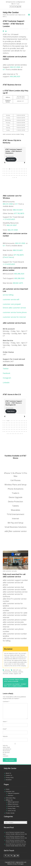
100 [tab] (22, 434)
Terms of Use (12, 810)
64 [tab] (8, 429)
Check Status (8, 257)
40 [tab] (18, 173)
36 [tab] (11, 173)
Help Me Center (11, 12)
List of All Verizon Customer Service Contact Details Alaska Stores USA (16, 845)
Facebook (6, 373)
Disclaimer (9, 779)
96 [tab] (15, 434)
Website (5, 736)
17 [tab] (5, 171)
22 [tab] (13, 171)
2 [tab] (5, 169)
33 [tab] (6, 173)
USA (20, 673)
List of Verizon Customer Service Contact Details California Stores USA (16, 833)
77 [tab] (5, 431)
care (20, 670)
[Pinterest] (20, 6)
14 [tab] (24, 169)
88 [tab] (23, 431)
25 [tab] (18, 171)
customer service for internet (14, 317)
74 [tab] (24, 429)
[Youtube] (18, 6)
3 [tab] (6, 169)
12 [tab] (21, 169)
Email (5, 729)
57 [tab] (21, 175)
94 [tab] (12, 434)
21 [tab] (11, 171)
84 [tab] (16, 431)
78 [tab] (6, 431)
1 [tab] (3, 169)
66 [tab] (11, 429)
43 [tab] (23, 173)
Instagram (7, 378)
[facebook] (11, 6)
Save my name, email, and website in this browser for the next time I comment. (7, 751)
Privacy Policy (10, 777)
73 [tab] (23, 429)
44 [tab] (24, 173)
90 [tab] (26, 431)
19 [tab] (8, 171)
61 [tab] (13, 177)
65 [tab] (10, 429)
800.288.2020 (15, 76)
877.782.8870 (19, 213)
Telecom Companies (13, 793)
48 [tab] (6, 175)
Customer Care (10, 791)
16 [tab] (3, 171)
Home (7, 789)
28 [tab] (23, 171)
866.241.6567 (12, 225)
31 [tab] (3, 173)
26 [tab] (20, 171)
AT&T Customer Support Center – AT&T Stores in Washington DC (19, 403)
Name (5, 721)
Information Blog (10, 798)
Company (14, 672)
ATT (17, 670)
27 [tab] (21, 171)
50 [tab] (10, 175)
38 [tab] (15, 173)
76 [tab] (3, 431)
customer (20, 672)
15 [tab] (26, 169)
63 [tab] (16, 177)
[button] (4, 162)
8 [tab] (15, 169)
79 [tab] (8, 431)
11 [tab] (20, 169)
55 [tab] (18, 175)
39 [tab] (16, 173)
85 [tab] (18, 431)
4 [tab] (8, 169)
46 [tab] (3, 175)
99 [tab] (20, 434)
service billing (8, 295)
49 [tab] (8, 175)
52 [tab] (13, 175)
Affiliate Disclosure (13, 804)
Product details (10, 813)
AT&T (14, 670)
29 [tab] (24, 171)
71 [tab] (20, 429)
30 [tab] (26, 171)
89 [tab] (24, 431)
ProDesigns (20, 864)
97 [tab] (17, 434)
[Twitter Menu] (15, 6)
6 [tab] (11, 169)
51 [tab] (11, 175)
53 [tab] (15, 175)
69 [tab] (16, 429)
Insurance (10, 795)
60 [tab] (26, 175)
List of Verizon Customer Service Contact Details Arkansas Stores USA (16, 837)
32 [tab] (5, 173)
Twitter (6, 368)
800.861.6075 (18, 283)
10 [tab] (18, 169)
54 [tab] (16, 175)
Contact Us (9, 775)
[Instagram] (13, 6)
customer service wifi (11, 299)
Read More (10, 159)
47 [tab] (5, 175)
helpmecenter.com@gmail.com (16, 2)
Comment (6, 701)
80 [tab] (10, 431)
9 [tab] (16, 169)
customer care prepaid (12, 304)
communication (7, 672)
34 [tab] (8, 173)
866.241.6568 (13, 230)
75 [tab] (26, 429)
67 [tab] (13, 429)
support (16, 673)
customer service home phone (15, 312)
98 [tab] (19, 434)
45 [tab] (26, 173)
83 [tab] (15, 431)
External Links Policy (13, 806)
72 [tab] (21, 429)
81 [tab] (11, 431)
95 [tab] (14, 434)
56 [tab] (20, 175)
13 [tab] (23, 169)
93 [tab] (10, 434)
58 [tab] (23, 175)
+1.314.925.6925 (9, 219)
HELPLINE (5, 673)
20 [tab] (10, 171)
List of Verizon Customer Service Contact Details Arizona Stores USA (16, 841)
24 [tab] (16, 171)
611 (4, 69)
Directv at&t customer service (14, 308)
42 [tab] (21, 173)
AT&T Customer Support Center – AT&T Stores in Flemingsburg (13, 151)
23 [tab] (15, 171)
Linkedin (6, 382)
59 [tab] (24, 175)
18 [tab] (6, 171)
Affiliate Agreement (13, 802)
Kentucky (7, 670)
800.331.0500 (15, 67)
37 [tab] (13, 173)
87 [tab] (21, 431)
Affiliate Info (9, 800)
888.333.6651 (18, 210)
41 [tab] (20, 173)
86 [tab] (20, 431)
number (11, 673)
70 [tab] (18, 429)
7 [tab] (13, 169)
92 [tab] (9, 434)
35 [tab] (10, 173)
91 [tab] (7, 434)
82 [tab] (13, 431)
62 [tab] (15, 177)
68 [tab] (15, 429)
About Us (8, 773)
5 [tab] (10, 169)
